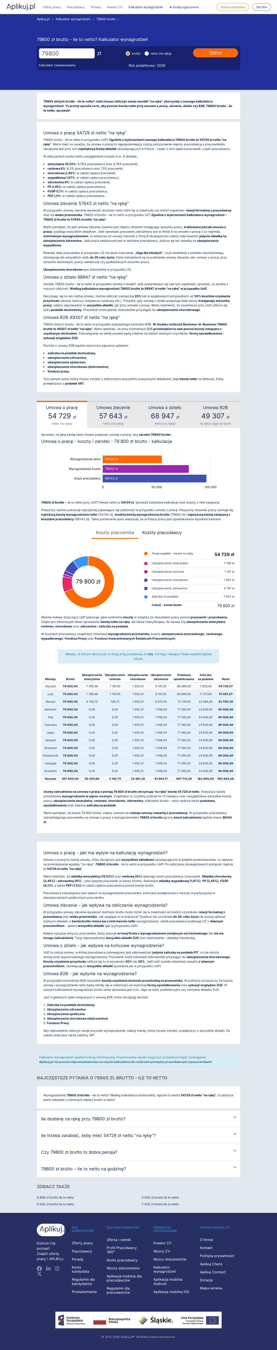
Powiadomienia (84, 1292)
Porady (96, 7)
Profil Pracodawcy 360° (122, 1250)
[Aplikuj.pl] (51, 1230)
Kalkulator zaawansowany (57, 65)
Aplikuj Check (211, 1264)
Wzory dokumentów (123, 1268)
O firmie (206, 1240)
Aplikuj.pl (20, 7)
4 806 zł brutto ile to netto (55, 1197)
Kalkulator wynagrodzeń (146, 7)
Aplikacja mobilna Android (167, 1281)
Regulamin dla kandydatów (83, 1281)
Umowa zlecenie (113, 415)
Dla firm (261, 7)
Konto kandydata (233, 7)
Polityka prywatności (217, 1256)
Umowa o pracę (62, 415)
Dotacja (206, 1280)
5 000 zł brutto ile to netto (160, 1197)
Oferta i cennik (119, 1240)
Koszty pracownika (115, 532)
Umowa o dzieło (164, 415)
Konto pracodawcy (122, 1260)
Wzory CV (161, 1251)
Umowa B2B (215, 415)
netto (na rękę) (161, 53)
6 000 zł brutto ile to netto (55, 1204)
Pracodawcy (76, 7)
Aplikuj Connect (213, 1272)
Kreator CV (114, 7)
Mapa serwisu (211, 1288)
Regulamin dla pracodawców (118, 1290)
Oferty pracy (52, 7)
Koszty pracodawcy (162, 532)
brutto (136, 53)
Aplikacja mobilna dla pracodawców (124, 1278)
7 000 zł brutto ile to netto (160, 1204)
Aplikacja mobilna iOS (171, 1292)
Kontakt (206, 1248)
